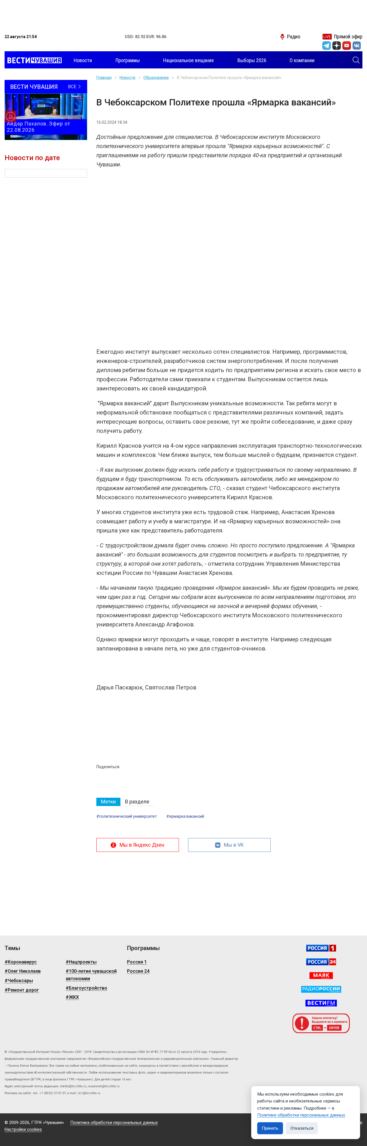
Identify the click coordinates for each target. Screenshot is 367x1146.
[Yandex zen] (336, 45)
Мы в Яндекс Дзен (142, 845)
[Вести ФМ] (321, 1003)
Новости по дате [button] (32, 158)
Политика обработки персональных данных (114, 1122)
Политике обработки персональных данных (301, 1115)
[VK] (356, 45)
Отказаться (301, 1128)
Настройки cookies (23, 1129)
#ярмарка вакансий (185, 816)
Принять (270, 1128)
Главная (104, 77)
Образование (156, 77)
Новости (127, 77)
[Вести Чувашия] (33, 60)
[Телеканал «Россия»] (321, 948)
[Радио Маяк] (321, 975)
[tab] (108, 802)
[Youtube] (346, 45)
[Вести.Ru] (321, 961)
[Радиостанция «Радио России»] (321, 989)
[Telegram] (326, 45)
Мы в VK (234, 845)
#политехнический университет (126, 816)
